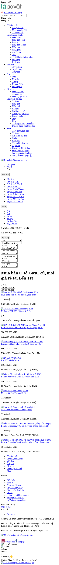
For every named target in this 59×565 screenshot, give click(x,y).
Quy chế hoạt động (15, 487)
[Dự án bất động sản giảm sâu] (15, 160)
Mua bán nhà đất (19, 30)
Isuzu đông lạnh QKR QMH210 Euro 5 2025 (21, 344)
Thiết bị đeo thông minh (22, 57)
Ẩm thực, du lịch (19, 136)
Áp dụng (5, 238)
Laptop (15, 42)
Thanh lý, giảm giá (20, 143)
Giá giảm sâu (17, 27)
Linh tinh (16, 140)
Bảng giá (10, 483)
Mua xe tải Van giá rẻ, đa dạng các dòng (18, 295)
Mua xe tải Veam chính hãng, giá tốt (16, 409)
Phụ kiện (16, 59)
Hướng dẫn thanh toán (16, 500)
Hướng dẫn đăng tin (15, 497)
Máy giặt (16, 104)
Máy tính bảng (18, 40)
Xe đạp (15, 81)
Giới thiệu (11, 480)
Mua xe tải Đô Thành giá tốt (13, 393)
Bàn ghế (15, 109)
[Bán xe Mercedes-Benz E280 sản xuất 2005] (21, 374)
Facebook (11, 514)
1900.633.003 (7, 507)
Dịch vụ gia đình (19, 96)
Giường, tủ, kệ (18, 111)
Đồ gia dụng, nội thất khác (23, 126)
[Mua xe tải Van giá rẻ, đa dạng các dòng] (19, 292)
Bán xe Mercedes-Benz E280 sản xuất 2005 (20, 377)
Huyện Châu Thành (15, 189)
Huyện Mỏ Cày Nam (16, 199)
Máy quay (16, 49)
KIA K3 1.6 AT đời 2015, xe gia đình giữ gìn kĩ (22, 327)
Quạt (14, 118)
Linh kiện (16, 62)
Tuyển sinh (17, 67)
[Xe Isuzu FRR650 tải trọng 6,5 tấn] (17, 308)
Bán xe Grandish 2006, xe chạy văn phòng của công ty (25, 426)
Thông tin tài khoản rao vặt (18, 495)
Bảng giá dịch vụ (14, 485)
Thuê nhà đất (17, 32)
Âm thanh (16, 52)
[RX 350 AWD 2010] (11, 358)
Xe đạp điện (17, 84)
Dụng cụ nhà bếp (19, 116)
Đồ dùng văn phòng (21, 150)
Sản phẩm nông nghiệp (22, 155)
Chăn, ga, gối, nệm (20, 113)
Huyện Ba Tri (13, 182)
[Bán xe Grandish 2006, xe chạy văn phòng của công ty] (26, 423)
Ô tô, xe (10, 211)
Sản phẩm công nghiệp (22, 153)
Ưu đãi (9, 492)
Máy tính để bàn (19, 45)
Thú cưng (16, 133)
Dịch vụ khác (18, 91)
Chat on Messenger (25, 562)
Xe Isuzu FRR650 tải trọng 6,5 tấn (16, 311)
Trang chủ (11, 165)
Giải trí (15, 138)
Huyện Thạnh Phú (15, 201)
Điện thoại (16, 37)
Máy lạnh (16, 106)
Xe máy (15, 79)
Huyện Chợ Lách (14, 191)
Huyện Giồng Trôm (15, 194)
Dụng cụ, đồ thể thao (21, 148)
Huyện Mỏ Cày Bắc (15, 196)
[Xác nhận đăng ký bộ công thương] (17, 535)
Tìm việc (16, 72)
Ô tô (14, 77)
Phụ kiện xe (17, 86)
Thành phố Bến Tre (15, 184)
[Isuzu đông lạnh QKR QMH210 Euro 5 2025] (22, 341)
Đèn (14, 121)
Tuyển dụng (17, 69)
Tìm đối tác (17, 94)
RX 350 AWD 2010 (10, 360)
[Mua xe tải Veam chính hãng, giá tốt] (18, 407)
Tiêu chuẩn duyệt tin (15, 490)
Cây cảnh (16, 145)
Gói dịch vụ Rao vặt (13, 12)
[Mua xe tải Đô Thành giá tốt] (14, 390)
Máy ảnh (16, 47)
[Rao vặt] (11, 9)
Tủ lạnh (15, 101)
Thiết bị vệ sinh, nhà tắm (22, 123)
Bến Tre (10, 167)
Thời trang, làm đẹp (20, 131)
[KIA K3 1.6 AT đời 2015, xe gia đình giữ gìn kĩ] (23, 325)
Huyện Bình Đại (14, 187)
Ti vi (14, 54)
